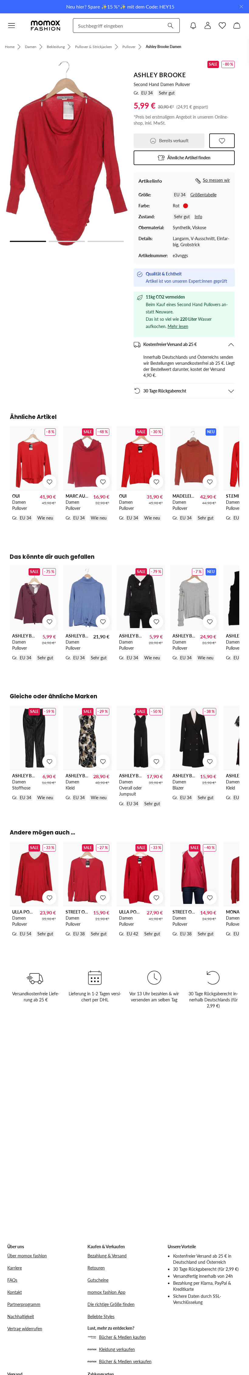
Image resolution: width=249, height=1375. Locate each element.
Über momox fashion (27, 1255)
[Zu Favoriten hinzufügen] (222, 140)
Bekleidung (56, 46)
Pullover (128, 46)
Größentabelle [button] (203, 194)
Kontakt (14, 1292)
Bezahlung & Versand (107, 1255)
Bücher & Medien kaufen (122, 1337)
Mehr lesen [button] (178, 326)
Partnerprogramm (23, 1304)
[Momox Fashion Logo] (45, 25)
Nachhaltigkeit (20, 1316)
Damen (30, 46)
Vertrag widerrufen (24, 1328)
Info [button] (198, 216)
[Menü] (11, 25)
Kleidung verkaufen (117, 1349)
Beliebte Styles (100, 1316)
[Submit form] (170, 25)
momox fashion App (106, 1292)
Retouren (96, 1267)
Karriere (14, 1267)
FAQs (12, 1280)
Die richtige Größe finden (111, 1304)
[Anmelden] (207, 25)
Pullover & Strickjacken (93, 46)
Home (10, 46)
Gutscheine (97, 1280)
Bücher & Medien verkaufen (125, 1361)
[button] (184, 157)
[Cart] (237, 25)
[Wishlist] (222, 25)
